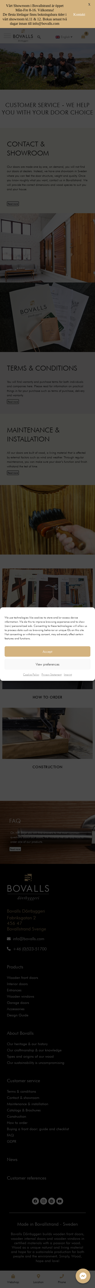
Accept (47, 651)
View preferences (47, 664)
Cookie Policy (31, 674)
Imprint (68, 674)
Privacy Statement (52, 674)
